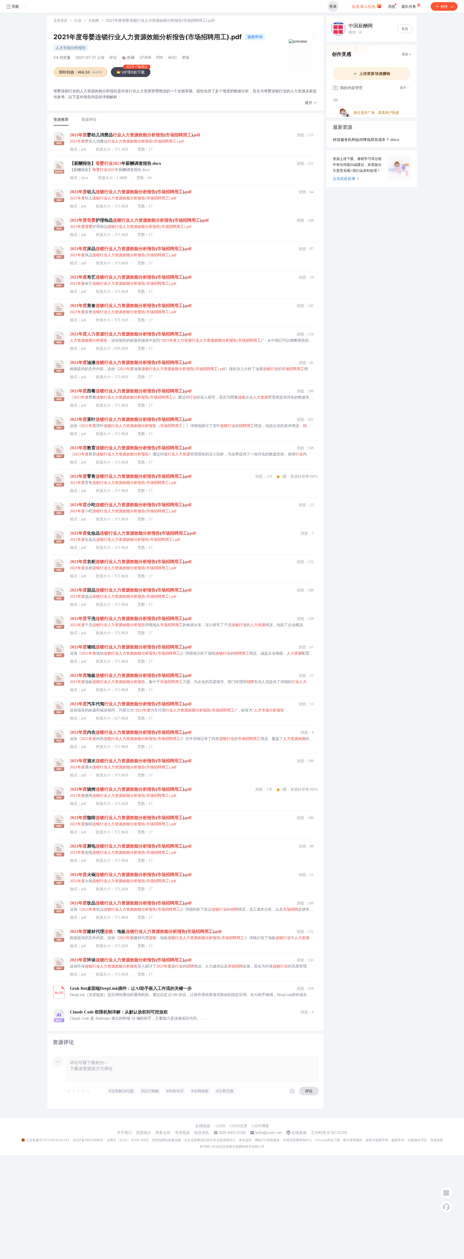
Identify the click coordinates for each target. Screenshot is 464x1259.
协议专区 (201, 1132)
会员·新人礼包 (364, 6)
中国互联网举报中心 (297, 1140)
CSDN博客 (260, 1126)
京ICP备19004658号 (88, 1140)
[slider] (78, 1091)
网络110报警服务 (267, 1140)
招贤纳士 (143, 1132)
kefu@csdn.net (268, 1132)
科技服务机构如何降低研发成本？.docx (366, 139)
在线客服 (299, 1132)
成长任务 (409, 6)
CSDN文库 (238, 1126)
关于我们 (124, 1132)
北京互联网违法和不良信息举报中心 (210, 1140)
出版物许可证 (417, 1140)
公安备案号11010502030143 (48, 1140)
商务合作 (163, 1132)
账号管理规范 (353, 1140)
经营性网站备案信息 (166, 1140)
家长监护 (245, 1140)
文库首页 (60, 20)
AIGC (172, 57)
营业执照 (436, 1140)
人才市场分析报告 (71, 47)
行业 (77, 20)
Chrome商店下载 (327, 1140)
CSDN (221, 1126)
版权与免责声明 (377, 1140)
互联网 (93, 20)
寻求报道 (182, 1132)
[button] (311, 102)
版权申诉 (255, 36)
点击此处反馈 (344, 178)
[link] (60, 20)
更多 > (406, 54)
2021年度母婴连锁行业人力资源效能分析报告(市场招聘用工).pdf (148, 37)
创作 (444, 6)
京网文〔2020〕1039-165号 (128, 1140)
